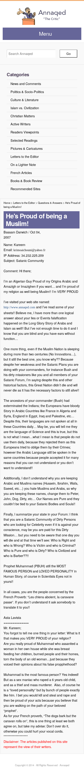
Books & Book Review (26, 180)
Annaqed (42, 16)
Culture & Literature (25, 99)
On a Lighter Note (23, 164)
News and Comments (26, 83)
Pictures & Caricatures (27, 148)
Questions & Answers (50, 202)
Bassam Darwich (16, 232)
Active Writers (20, 124)
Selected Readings (24, 140)
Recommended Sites (25, 188)
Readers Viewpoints (25, 132)
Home (7, 202)
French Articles (21, 172)
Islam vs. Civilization (25, 107)
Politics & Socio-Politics (27, 91)
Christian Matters (23, 115)
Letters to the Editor (25, 156)
